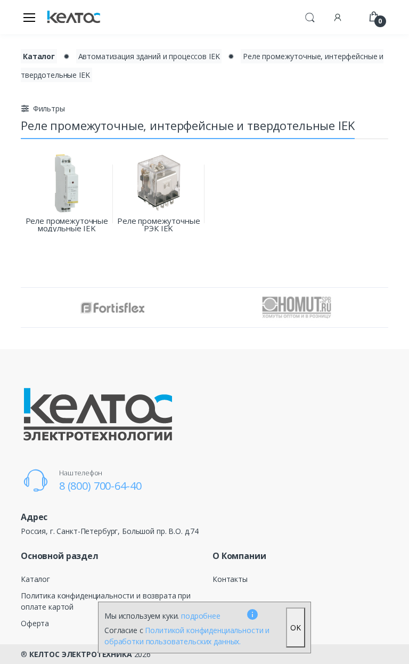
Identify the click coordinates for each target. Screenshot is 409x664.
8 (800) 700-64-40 (100, 486)
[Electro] (73, 17)
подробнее (200, 616)
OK (295, 627)
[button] (310, 16)
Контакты (230, 579)
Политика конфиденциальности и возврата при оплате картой (106, 601)
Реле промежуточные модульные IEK (67, 224)
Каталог (39, 56)
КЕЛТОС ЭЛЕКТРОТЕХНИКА (80, 654)
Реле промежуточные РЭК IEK (158, 224)
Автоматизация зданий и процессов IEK (149, 56)
